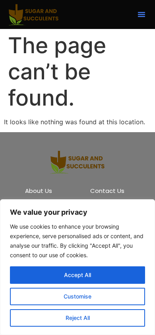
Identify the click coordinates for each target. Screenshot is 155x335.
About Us (38, 191)
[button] (141, 14)
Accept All (77, 274)
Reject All (78, 317)
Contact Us (107, 191)
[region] (77, 267)
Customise (77, 296)
